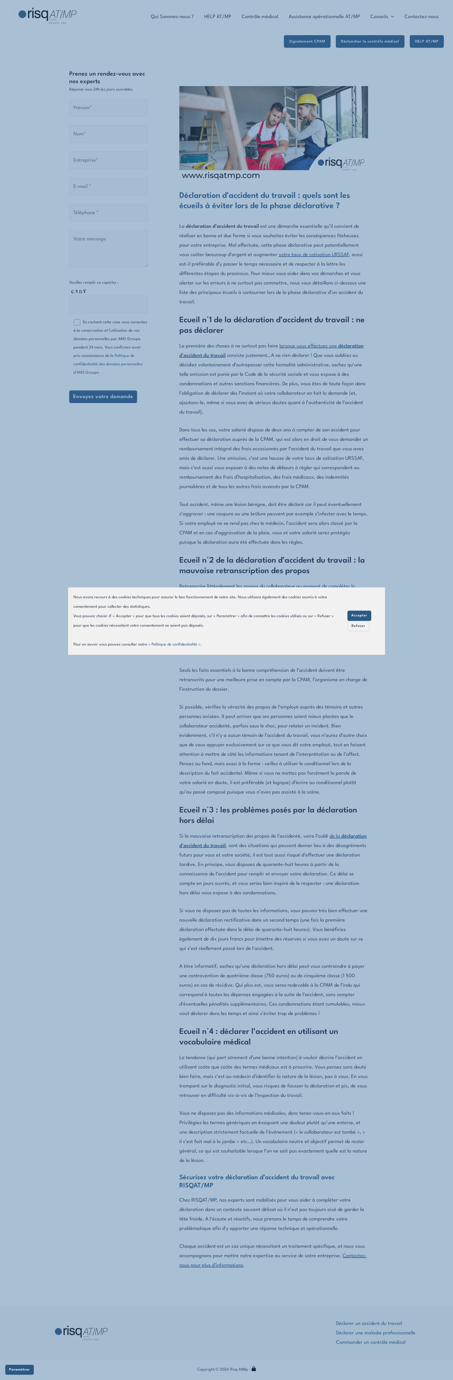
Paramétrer (19, 1369)
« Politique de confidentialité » (174, 645)
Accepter (359, 615)
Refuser (358, 626)
